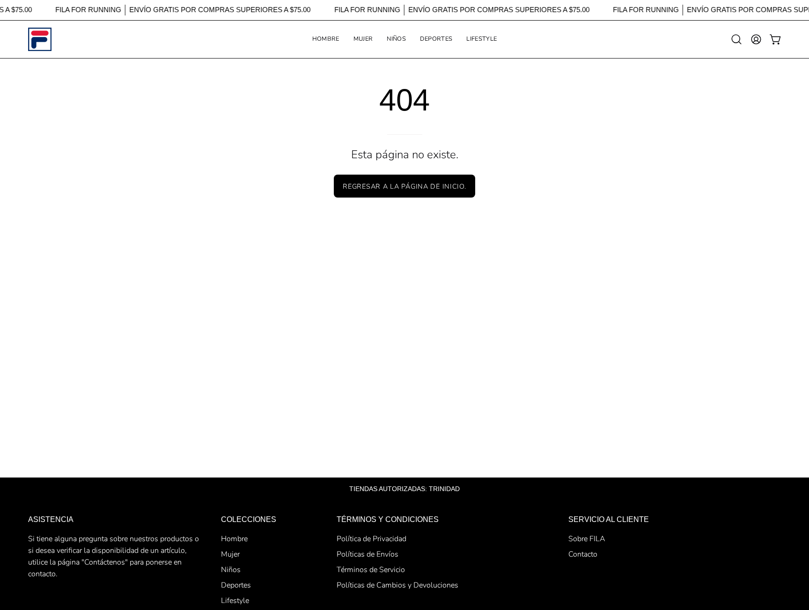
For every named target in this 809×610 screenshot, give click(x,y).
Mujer (230, 554)
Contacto (582, 554)
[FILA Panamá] (39, 39)
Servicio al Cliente (608, 519)
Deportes (236, 585)
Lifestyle (235, 600)
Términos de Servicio (371, 570)
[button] (363, 39)
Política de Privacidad (371, 539)
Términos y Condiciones (388, 519)
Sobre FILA (586, 539)
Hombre (234, 539)
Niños (231, 570)
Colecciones (248, 519)
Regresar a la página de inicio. (404, 186)
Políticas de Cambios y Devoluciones (397, 585)
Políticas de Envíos (367, 554)
